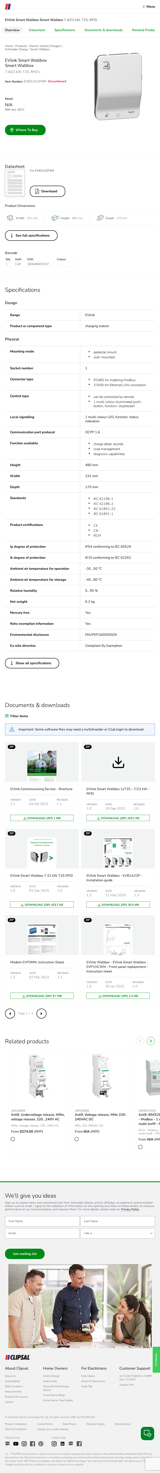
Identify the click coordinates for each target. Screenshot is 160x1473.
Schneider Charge (16, 49)
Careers (9, 1402)
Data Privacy (69, 1424)
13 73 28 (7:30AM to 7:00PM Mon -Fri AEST (135, 1377)
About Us (10, 1376)
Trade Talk (86, 1386)
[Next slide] (151, 1041)
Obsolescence (122, 1424)
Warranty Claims (95, 1424)
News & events (13, 1391)
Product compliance (16, 1424)
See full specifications (33, 235)
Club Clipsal (88, 1376)
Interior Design (51, 1376)
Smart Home (50, 1381)
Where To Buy (27, 130)
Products (21, 46)
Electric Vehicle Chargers (45, 46)
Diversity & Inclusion (16, 1396)
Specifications (64, 30)
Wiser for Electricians (93, 1381)
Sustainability (12, 1381)
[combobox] (117, 1233)
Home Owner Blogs (54, 1395)
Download (49, 191)
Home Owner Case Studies (58, 1400)
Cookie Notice (45, 1424)
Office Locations (14, 1386)
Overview (12, 30)
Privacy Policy (130, 1209)
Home (9, 46)
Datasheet (37, 30)
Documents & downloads (104, 30)
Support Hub (126, 1384)
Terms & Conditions (16, 1429)
